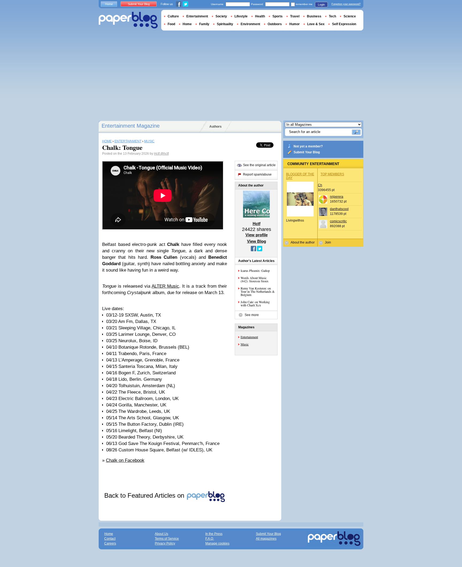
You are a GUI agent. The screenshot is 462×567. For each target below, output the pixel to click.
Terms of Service (167, 539)
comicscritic (338, 221)
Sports (277, 16)
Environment (250, 24)
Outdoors (275, 24)
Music (245, 344)
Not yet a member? (308, 146)
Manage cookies (217, 543)
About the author (303, 242)
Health (260, 16)
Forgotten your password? (346, 4)
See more (252, 315)
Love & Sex (316, 24)
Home (109, 4)
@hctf (164, 153)
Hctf (157, 153)
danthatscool (339, 209)
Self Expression (344, 24)
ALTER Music (165, 286)
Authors (215, 126)
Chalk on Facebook (125, 460)
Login (321, 4)
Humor (294, 24)
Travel (294, 16)
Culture (173, 16)
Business (314, 16)
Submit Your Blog (307, 152)
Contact (110, 539)
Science (350, 16)
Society (221, 16)
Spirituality (225, 24)
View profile (256, 235)
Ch (320, 185)
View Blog (256, 241)
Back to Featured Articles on (145, 495)
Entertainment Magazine (131, 126)
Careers (110, 543)
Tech (332, 16)
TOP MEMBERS (332, 174)
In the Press (213, 534)
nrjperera (336, 197)
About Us (161, 534)
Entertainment (249, 337)
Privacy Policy (165, 543)
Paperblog (128, 20)
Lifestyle (241, 16)
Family (204, 24)
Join (328, 242)
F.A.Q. (209, 539)
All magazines (266, 539)
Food (171, 24)
